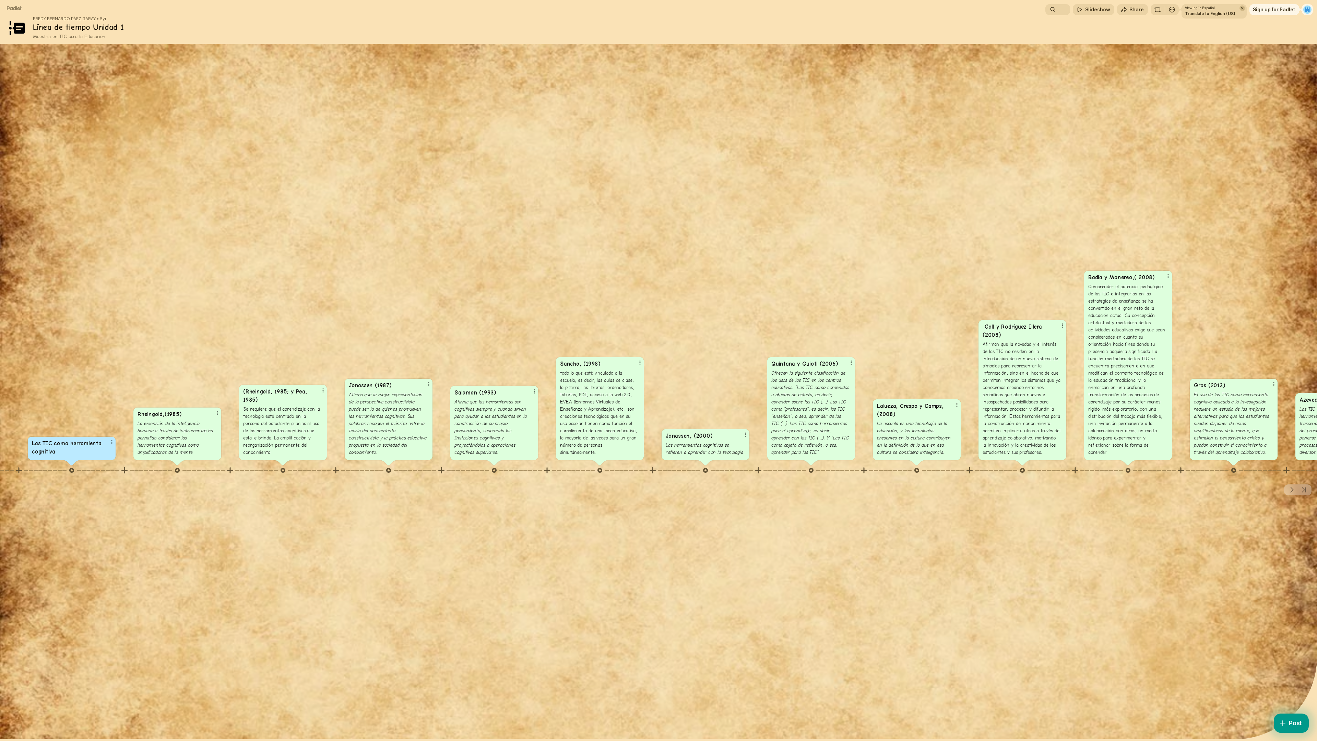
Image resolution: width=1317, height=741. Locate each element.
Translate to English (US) (1210, 13)
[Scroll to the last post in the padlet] (1303, 489)
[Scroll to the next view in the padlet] (1291, 489)
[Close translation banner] (1242, 8)
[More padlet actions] (1172, 9)
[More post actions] (112, 442)
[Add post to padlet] (19, 470)
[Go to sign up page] (1307, 9)
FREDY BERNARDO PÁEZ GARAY (64, 18)
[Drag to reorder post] (71, 470)
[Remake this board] (1157, 9)
